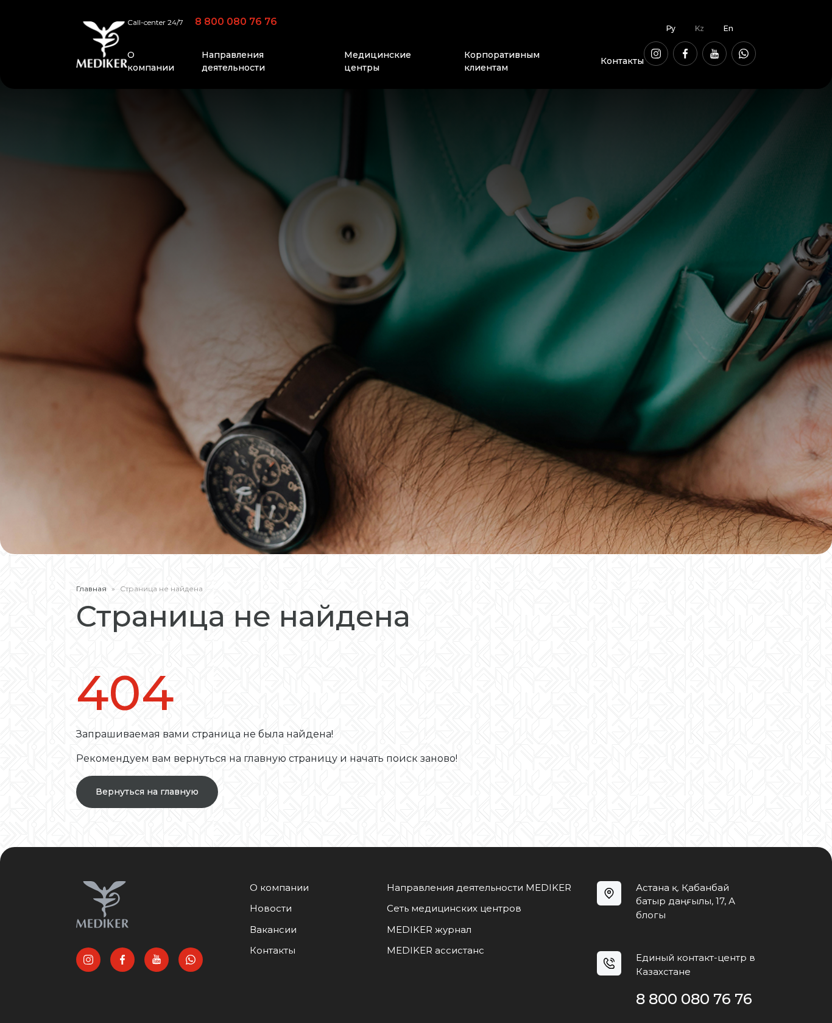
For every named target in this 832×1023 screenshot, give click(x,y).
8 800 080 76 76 (236, 21)
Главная (91, 588)
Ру (670, 28)
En (728, 28)
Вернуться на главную (147, 791)
